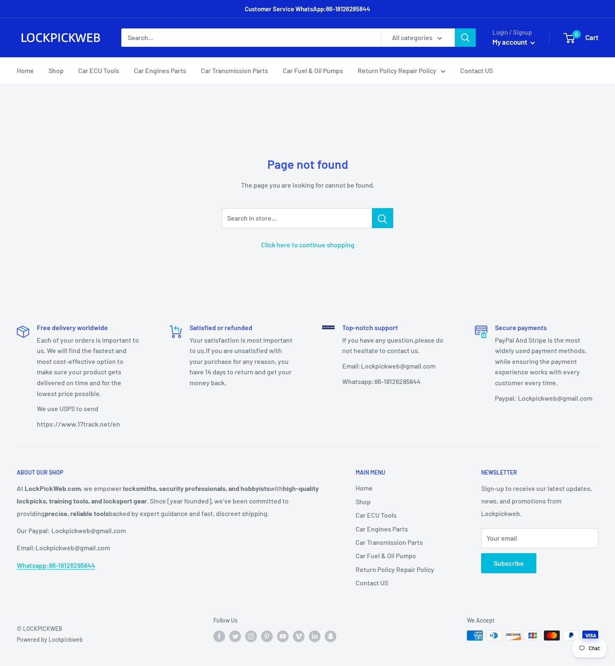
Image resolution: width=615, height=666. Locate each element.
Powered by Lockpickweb (50, 639)
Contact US (476, 70)
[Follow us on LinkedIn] (314, 636)
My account (510, 42)
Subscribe (509, 563)
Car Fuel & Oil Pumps (313, 70)
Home (25, 70)
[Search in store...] (382, 218)
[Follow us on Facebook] (219, 636)
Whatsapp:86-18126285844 (56, 565)
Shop (56, 70)
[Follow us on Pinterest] (267, 636)
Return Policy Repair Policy (397, 70)
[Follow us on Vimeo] (299, 636)
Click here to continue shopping (307, 245)
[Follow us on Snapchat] (330, 636)
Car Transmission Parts (234, 70)
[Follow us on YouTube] (283, 636)
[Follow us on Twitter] (235, 636)
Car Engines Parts (160, 70)
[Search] (465, 37)
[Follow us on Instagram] (251, 636)
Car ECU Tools (98, 70)
